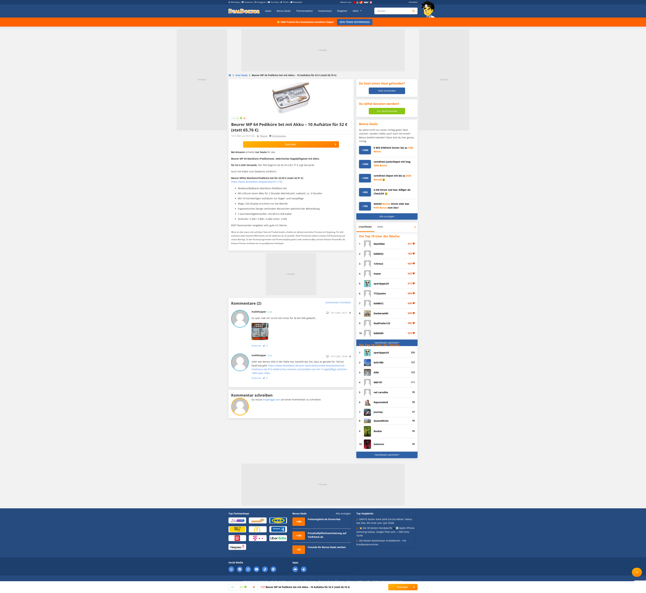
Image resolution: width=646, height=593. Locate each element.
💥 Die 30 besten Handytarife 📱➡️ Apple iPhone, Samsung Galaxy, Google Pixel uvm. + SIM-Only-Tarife (385, 531)
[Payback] (278, 529)
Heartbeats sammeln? (387, 342)
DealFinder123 (382, 323)
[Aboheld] (237, 520)
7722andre (380, 293)
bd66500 (378, 333)
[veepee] (237, 546)
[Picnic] (237, 537)
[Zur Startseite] (429, 9)
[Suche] (414, 11)
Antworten (256, 345)
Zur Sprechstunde (387, 111)
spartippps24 (381, 283)
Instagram (261, 2)
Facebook (248, 2)
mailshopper (262, 311)
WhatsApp (235, 2)
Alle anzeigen (386, 216)
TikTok (286, 2)
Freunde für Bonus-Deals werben (327, 547)
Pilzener (263, 135)
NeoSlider (379, 243)
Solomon (379, 444)
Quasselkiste (381, 420)
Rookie (378, 431)
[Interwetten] (237, 529)
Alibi (376, 372)
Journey (378, 412)
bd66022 (378, 253)
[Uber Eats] (278, 537)
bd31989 (378, 362)
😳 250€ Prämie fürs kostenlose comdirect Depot (305, 22)
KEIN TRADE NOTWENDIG (354, 22)
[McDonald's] (258, 529)
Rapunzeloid (381, 402)
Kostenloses (325, 10)
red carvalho (381, 392)
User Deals (241, 75)
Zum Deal (290, 144)
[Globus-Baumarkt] (258, 520)
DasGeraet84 (381, 313)
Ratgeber (342, 10)
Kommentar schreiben (338, 302)
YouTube (274, 2)
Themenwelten (304, 10)
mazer (377, 273)
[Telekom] (258, 537)
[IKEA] (278, 520)
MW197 (378, 382)
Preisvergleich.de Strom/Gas (324, 519)
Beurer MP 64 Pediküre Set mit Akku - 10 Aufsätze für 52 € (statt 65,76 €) (305, 587)
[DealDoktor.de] (244, 10)
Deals (268, 10)
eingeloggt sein (271, 399)
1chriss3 (378, 263)
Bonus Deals (284, 10)
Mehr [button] (356, 10)
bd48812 (378, 303)
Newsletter (297, 2)
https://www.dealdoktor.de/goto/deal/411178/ (256, 181)
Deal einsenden (387, 90)
